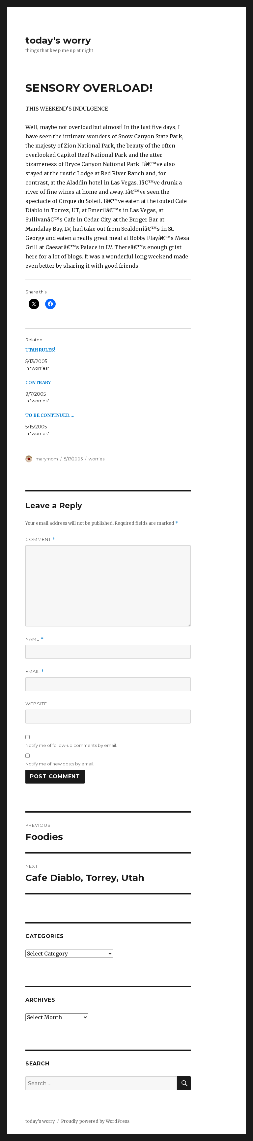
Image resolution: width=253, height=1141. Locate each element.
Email (34, 671)
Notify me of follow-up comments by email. (71, 745)
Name (34, 639)
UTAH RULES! (40, 350)
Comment (40, 539)
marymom (47, 458)
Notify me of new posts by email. (59, 763)
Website (36, 703)
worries (96, 458)
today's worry (58, 40)
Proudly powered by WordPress (95, 1121)
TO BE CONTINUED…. (49, 415)
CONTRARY (38, 383)
